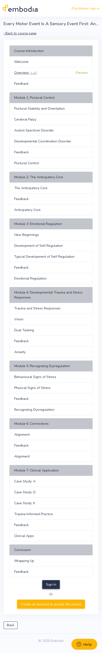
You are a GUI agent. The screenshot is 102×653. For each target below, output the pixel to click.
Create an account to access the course (51, 604)
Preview (82, 72)
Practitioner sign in (86, 8)
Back (10, 625)
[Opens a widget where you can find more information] (84, 645)
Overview (25, 72)
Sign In (51, 584)
